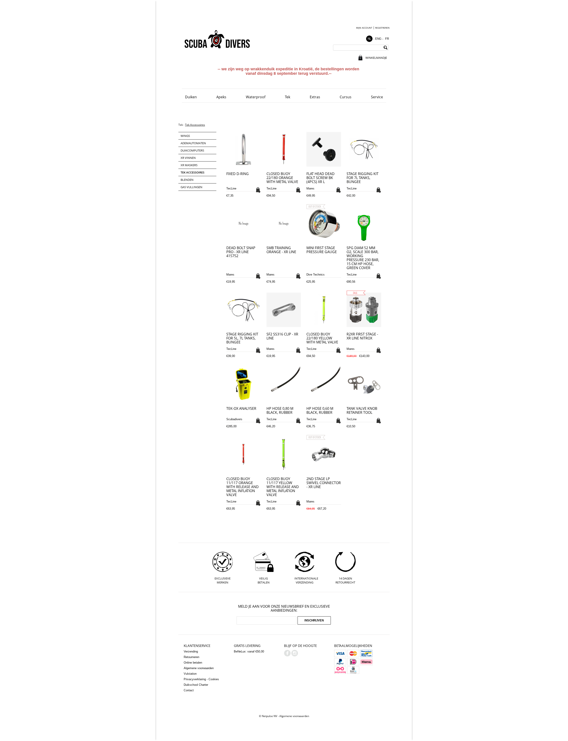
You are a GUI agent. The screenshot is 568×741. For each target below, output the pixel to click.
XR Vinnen (188, 158)
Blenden (187, 180)
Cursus (345, 97)
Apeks (221, 97)
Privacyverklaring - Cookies (201, 679)
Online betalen (193, 662)
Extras (315, 97)
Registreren (382, 27)
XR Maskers (189, 165)
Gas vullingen (191, 187)
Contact (189, 690)
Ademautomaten (193, 143)
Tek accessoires (195, 125)
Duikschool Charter (196, 684)
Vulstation (190, 673)
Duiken (191, 97)
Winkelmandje (376, 58)
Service (377, 97)
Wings (185, 136)
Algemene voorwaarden (199, 668)
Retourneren (191, 657)
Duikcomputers (192, 150)
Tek (287, 97)
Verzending (191, 651)
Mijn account (364, 27)
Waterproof (255, 97)
